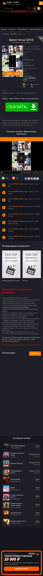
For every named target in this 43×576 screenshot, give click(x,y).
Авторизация (41, 3)
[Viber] (31, 178)
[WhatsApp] (34, 178)
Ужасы (23, 98)
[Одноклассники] (29, 178)
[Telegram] (37, 178)
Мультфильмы (22, 29)
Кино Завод (5, 34)
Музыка (3, 29)
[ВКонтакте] (26, 178)
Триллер (13, 34)
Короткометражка (32, 98)
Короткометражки (36, 29)
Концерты (12, 29)
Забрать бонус (21, 569)
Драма (11, 98)
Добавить (35, 353)
